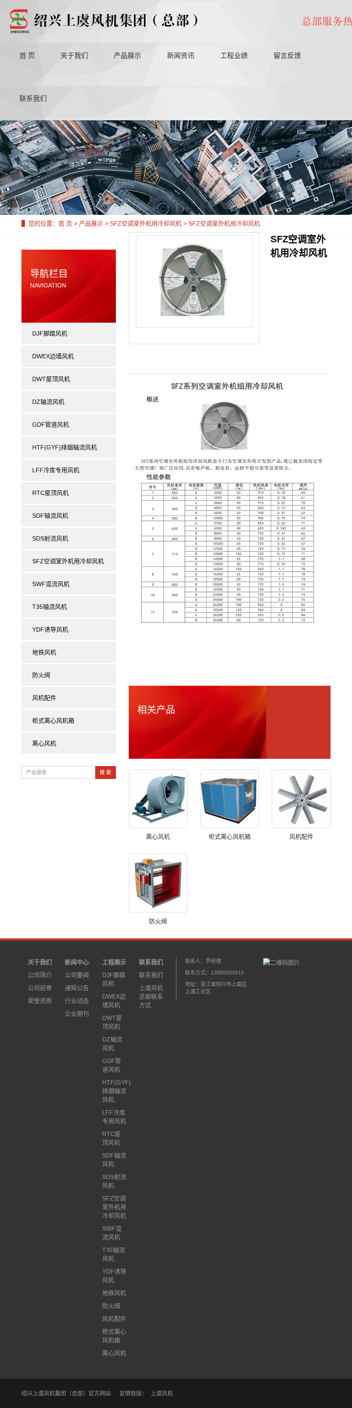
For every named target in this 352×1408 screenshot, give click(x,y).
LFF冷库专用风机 (55, 470)
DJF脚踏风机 (49, 333)
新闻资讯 (180, 55)
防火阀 (158, 921)
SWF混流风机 (51, 583)
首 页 (27, 55)
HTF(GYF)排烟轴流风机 (64, 447)
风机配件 (301, 836)
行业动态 (77, 1000)
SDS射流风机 (50, 538)
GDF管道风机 (50, 424)
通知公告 (77, 987)
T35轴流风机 (49, 606)
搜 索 (105, 773)
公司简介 (40, 974)
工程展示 (114, 962)
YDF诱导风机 (50, 629)
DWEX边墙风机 (53, 356)
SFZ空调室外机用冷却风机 (146, 223)
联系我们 (33, 98)
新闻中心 (77, 962)
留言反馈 (287, 55)
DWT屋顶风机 (51, 379)
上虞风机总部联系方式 (151, 996)
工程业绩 (234, 55)
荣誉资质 (40, 1000)
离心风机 (158, 836)
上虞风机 (162, 1393)
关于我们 (74, 55)
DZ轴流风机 (48, 401)
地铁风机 (44, 652)
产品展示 (127, 55)
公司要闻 (77, 974)
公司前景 (40, 987)
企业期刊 (77, 1013)
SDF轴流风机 (50, 515)
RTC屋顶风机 (50, 492)
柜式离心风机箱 (230, 836)
